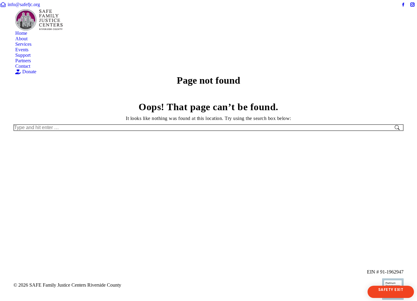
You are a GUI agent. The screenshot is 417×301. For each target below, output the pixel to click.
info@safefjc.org (24, 4)
